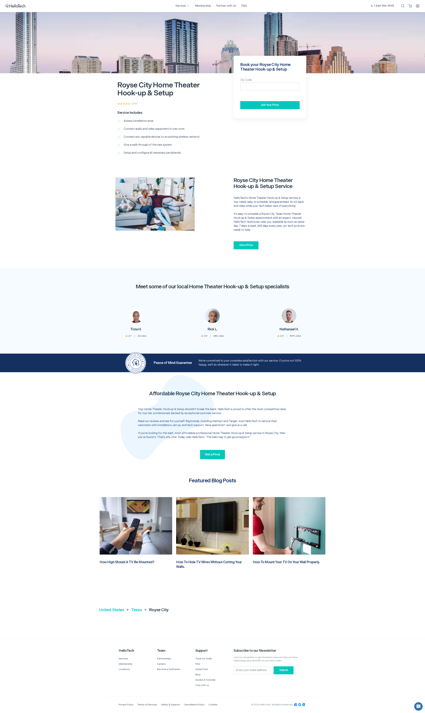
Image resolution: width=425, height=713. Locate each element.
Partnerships (164, 658)
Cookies (213, 704)
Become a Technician (168, 669)
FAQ (197, 664)
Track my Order (203, 658)
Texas (136, 610)
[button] (418, 706)
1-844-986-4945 (384, 5)
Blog (197, 674)
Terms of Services (147, 704)
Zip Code (246, 80)
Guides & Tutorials (205, 679)
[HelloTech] (15, 6)
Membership (125, 664)
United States (111, 610)
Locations (124, 669)
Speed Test (201, 669)
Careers (161, 664)
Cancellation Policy (194, 704)
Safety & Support (170, 704)
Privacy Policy (126, 704)
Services (123, 658)
